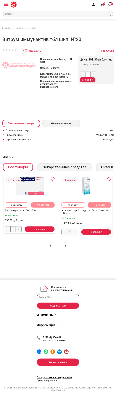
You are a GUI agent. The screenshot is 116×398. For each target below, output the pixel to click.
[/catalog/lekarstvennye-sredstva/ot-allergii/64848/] (86, 186)
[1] (3, 50)
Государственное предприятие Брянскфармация (54, 379)
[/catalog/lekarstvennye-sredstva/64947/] (29, 186)
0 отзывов (14, 180)
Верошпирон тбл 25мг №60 (20, 210)
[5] (15, 50)
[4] (12, 50)
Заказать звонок (58, 362)
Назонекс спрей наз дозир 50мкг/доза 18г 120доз (85, 212)
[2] (6, 50)
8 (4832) (48, 337)
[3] (9, 50)
